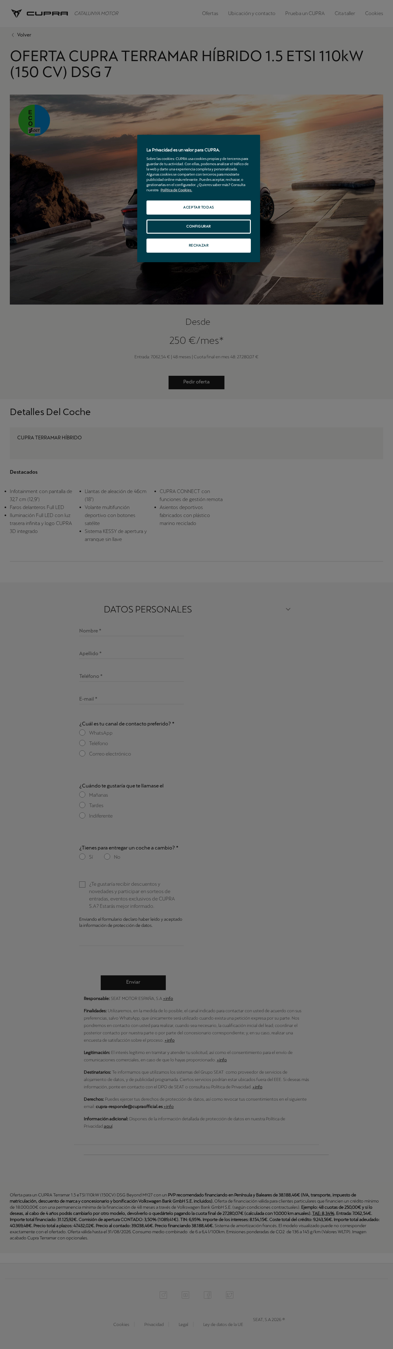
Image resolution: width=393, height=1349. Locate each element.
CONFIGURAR (198, 226)
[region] (198, 198)
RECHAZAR (199, 245)
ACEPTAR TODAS (198, 207)
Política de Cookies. (176, 190)
